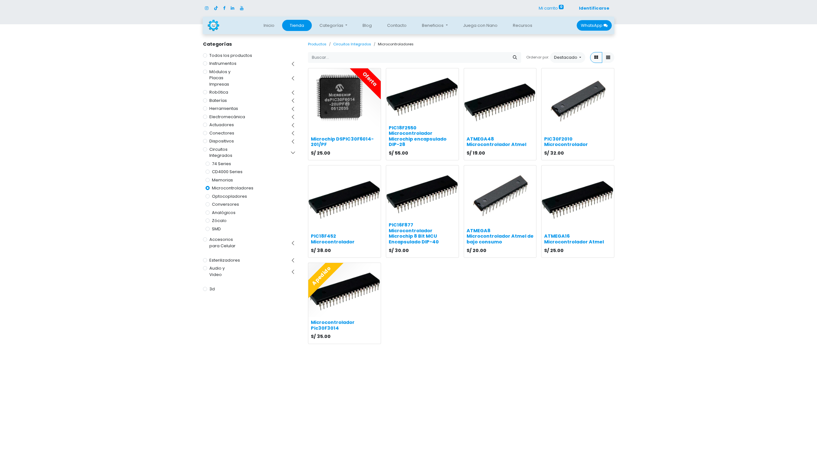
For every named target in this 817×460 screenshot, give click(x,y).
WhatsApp (592, 25)
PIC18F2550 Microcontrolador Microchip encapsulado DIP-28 (417, 136)
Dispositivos (221, 141)
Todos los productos (230, 55)
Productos (317, 44)
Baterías (218, 100)
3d (212, 289)
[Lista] (608, 57)
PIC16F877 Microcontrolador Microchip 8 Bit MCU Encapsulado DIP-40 (414, 233)
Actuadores (221, 125)
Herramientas (223, 108)
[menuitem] (269, 25)
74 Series (221, 164)
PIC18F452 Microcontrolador (333, 239)
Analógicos (224, 213)
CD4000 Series (227, 172)
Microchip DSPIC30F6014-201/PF (342, 142)
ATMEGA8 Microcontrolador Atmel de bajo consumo (500, 236)
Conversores (225, 204)
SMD (216, 229)
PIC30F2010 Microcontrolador (566, 142)
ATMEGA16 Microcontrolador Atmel (574, 239)
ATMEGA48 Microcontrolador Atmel (496, 142)
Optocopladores (229, 196)
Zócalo (219, 221)
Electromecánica (227, 117)
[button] (567, 57)
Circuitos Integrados (220, 152)
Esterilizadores (224, 260)
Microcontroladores (232, 188)
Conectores (221, 133)
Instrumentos (222, 63)
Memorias (222, 180)
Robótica (218, 92)
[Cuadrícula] (596, 57)
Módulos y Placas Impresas (219, 78)
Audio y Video (217, 271)
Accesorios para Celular (222, 242)
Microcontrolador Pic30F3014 (333, 325)
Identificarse (594, 8)
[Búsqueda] (515, 57)
